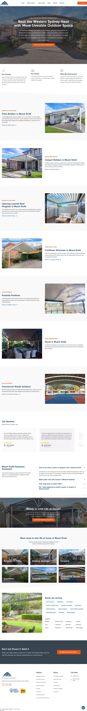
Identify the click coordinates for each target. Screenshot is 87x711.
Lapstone (78, 621)
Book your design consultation (43, 45)
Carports (38, 688)
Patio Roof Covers (40, 679)
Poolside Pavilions (40, 694)
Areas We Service (58, 679)
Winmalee (68, 624)
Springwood (68, 621)
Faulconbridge (69, 627)
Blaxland (47, 621)
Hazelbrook (58, 624)
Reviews (55, 3)
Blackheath (58, 627)
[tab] (50, 601)
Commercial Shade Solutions (42, 697)
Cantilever (38, 691)
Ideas (49, 3)
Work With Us (57, 685)
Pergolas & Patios (40, 676)
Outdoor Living (30, 3)
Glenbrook (78, 624)
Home (22, 3)
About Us (62, 3)
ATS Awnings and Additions (8, 709)
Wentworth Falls (59, 621)
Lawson (47, 627)
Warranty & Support (58, 688)
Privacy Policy (17, 709)
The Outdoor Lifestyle (58, 676)
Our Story (56, 682)
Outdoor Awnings (40, 685)
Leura (46, 624)
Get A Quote (82, 3)
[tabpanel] (65, 623)
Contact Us (56, 691)
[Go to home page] (4, 3)
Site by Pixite (2, 710)
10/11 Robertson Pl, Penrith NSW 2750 (9, 678)
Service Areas (41, 3)
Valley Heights (79, 627)
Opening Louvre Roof (41, 682)
